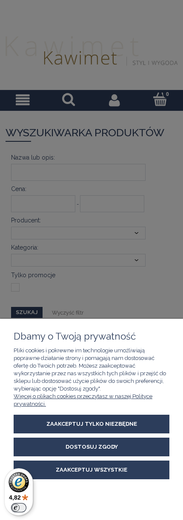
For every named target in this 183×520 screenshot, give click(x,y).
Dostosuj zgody (92, 447)
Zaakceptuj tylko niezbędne (91, 424)
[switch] (18, 507)
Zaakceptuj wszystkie (91, 470)
